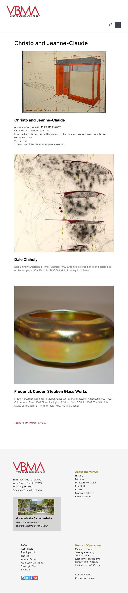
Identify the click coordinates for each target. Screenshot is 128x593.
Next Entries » (38, 422)
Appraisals (27, 548)
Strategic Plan (28, 566)
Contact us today (84, 578)
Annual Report (29, 559)
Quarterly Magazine (32, 562)
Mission (79, 479)
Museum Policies (84, 493)
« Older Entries (22, 422)
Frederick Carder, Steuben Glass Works (50, 391)
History (79, 475)
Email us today (34, 490)
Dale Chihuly (26, 259)
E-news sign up (83, 496)
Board (78, 489)
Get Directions (83, 574)
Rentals (25, 555)
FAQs (24, 545)
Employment (28, 552)
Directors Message (85, 482)
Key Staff (80, 486)
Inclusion (26, 569)
